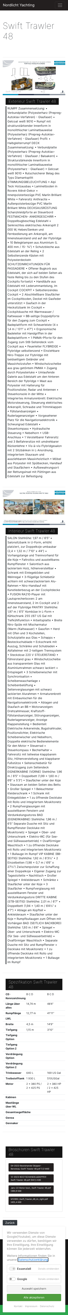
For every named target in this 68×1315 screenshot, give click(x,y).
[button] (7, 77)
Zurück (10, 1222)
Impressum (31, 1306)
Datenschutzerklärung (33, 1259)
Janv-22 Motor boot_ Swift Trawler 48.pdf (31, 1189)
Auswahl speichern (34, 1288)
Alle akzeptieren (34, 1297)
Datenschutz (47, 1306)
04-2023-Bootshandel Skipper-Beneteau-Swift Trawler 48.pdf (30, 1167)
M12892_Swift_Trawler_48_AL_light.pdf (29, 1200)
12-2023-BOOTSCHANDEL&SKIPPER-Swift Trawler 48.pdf (29, 1178)
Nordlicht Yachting (18, 5)
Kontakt (18, 1306)
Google (22, 1279)
